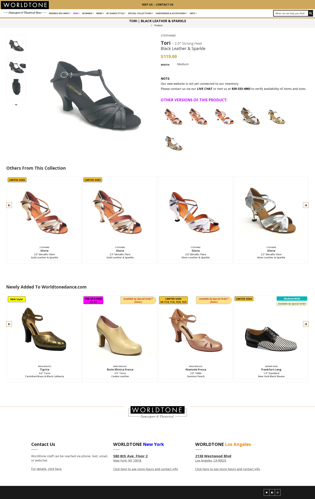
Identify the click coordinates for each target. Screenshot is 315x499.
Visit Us (147, 4)
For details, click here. (46, 469)
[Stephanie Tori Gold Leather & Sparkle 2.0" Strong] (276, 115)
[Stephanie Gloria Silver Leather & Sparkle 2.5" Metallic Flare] (250, 115)
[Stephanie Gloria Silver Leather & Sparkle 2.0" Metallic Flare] (224, 115)
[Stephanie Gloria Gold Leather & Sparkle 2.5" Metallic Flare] (199, 115)
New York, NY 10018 (130, 458)
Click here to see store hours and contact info (145, 469)
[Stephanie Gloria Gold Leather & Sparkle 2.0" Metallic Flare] (173, 115)
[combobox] (293, 13)
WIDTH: (165, 64)
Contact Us (164, 4)
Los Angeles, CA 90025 (213, 458)
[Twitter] (266, 492)
